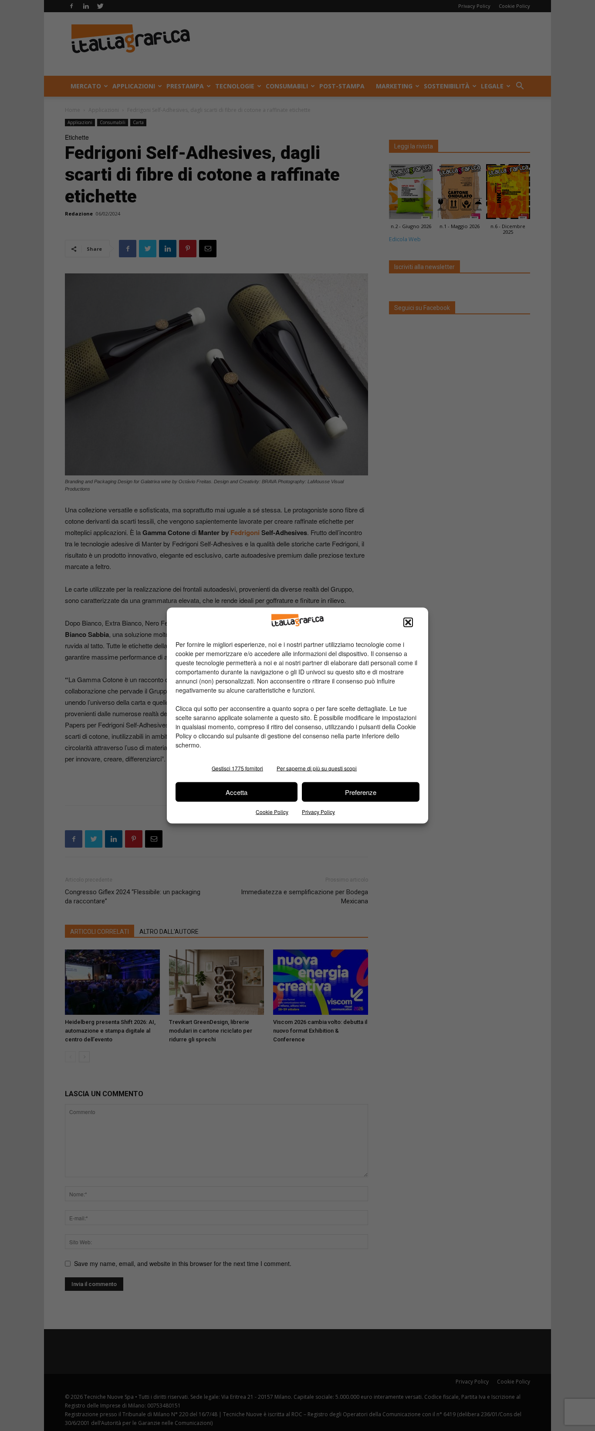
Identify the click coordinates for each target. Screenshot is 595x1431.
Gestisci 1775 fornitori (237, 768)
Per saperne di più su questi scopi (317, 768)
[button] (408, 622)
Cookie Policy (272, 811)
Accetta (236, 791)
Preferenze (360, 791)
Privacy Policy (318, 811)
